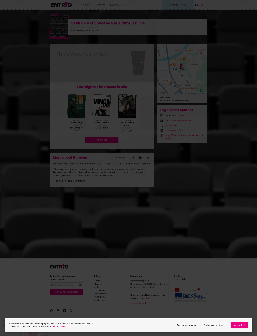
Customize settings (213, 325)
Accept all (239, 325)
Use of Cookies (59, 326)
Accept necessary (186, 325)
